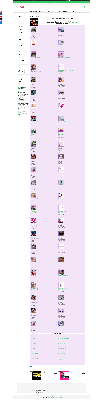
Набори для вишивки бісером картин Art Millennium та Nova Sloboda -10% (40, 356)
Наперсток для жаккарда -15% (62, 336)
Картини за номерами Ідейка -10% (35, 358)
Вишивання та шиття (22, 32)
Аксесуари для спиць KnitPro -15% (62, 288)
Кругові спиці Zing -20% (61, 198)
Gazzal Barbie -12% (33, 224)
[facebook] (30, 366)
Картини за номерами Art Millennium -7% (63, 356)
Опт (19, 57)
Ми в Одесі (37, 391)
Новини (49, 11)
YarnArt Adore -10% (33, 338)
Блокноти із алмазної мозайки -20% (63, 275)
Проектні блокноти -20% (61, 147)
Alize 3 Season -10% (33, 275)
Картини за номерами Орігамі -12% (35, 353)
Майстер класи (21, 26)
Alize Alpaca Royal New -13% (34, 198)
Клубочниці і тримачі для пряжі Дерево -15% (63, 338)
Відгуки (20, 63)
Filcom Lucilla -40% (33, 70)
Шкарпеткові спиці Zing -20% (62, 211)
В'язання (20, 29)
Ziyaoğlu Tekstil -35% (33, 121)
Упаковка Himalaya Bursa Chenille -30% (36, 147)
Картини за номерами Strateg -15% (62, 348)
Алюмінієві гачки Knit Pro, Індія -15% (63, 301)
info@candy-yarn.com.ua (22, 87)
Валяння (20, 45)
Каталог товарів (21, 22)
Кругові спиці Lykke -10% (61, 353)
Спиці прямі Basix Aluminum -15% (62, 341)
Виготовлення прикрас (22, 35)
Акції (19, 19)
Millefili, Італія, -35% (33, 134)
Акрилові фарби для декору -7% (62, 357)
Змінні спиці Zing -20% (61, 224)
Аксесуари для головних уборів (22, 51)
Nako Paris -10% (33, 301)
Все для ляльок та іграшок (23, 49)
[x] (31, 366)
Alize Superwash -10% (33, 336)
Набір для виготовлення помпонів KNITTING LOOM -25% (65, 70)
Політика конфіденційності (59, 397)
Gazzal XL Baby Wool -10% (34, 343)
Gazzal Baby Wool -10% (33, 348)
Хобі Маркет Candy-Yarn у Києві (40, 390)
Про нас (40, 11)
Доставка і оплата (58, 11)
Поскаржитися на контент (53, 397)
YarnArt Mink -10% (33, 341)
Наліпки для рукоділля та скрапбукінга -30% (64, 57)
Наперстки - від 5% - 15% (61, 343)
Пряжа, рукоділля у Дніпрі (39, 392)
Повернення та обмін (65, 11)
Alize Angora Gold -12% (34, 211)
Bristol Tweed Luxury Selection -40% (35, 57)
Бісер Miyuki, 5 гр (60, 134)
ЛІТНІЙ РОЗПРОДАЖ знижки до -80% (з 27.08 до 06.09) (50, 372)
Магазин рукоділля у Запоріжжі (40, 389)
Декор (20, 54)
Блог (53, 11)
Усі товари (35, 11)
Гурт (71, 11)
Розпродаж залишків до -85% (22, 24)
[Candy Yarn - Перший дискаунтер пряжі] (22, 7)
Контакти (45, 11)
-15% (63, 134)
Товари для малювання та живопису (23, 41)
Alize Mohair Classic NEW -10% (35, 288)
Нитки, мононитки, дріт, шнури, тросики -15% (63, 346)
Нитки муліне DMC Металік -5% (62, 359)
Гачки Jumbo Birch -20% (61, 121)
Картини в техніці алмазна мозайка (23, 43)
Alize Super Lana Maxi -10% (34, 346)
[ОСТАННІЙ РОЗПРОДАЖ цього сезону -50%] (34, 22)
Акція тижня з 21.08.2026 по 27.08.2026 (83, 373)
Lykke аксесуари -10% (61, 351)
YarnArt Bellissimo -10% (34, 262)
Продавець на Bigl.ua (51, 396)
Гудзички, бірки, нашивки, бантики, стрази (23, 47)
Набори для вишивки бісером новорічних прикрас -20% (65, 262)
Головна (30, 11)
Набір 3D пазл (21, 39)
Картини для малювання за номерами (23, 37)
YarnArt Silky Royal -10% (34, 351)
